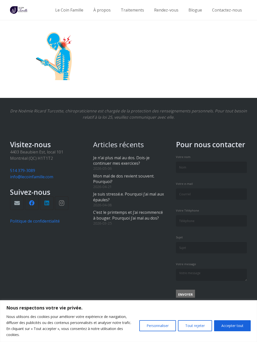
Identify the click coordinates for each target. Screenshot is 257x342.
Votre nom (183, 157)
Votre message (186, 264)
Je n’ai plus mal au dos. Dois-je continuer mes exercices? (121, 160)
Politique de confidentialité (35, 221)
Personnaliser (158, 325)
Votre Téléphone (187, 210)
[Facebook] (32, 203)
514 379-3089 (22, 170)
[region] (128, 321)
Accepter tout (232, 325)
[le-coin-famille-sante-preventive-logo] (18, 10)
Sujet (179, 237)
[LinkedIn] (47, 203)
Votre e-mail (184, 184)
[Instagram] (62, 203)
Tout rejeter (195, 325)
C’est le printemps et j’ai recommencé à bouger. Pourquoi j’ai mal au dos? (128, 215)
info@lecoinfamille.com (31, 177)
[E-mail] (17, 203)
